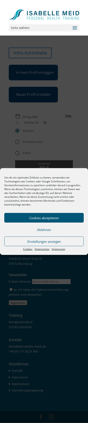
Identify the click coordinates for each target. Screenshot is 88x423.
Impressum (58, 249)
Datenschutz (42, 249)
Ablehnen (44, 229)
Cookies (27, 249)
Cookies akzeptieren (44, 218)
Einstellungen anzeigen (44, 241)
